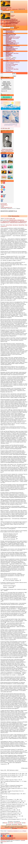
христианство (15, 224)
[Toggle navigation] (1, 10)
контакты (9, 9)
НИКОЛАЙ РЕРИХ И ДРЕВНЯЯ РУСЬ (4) (18, 222)
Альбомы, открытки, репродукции (12, 42)
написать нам (15, 9)
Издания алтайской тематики (11, 44)
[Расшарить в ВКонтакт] (4, 822)
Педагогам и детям (9, 58)
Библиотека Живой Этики (11, 18)
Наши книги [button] (5, 33)
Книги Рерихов (8, 54)
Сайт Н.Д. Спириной (10, 63)
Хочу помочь (8, 70)
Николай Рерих (21, 224)
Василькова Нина (15, 216)
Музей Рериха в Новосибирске (12, 64)
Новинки (7, 52)
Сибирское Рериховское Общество (12, 46)
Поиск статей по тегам (10, 33)
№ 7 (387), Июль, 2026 (5, 128)
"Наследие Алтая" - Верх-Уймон (12, 53)
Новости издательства (10, 30)
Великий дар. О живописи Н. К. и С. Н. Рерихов (16, 830)
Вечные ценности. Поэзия (11, 25)
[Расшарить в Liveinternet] (15, 824)
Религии (7, 55)
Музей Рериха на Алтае (10, 65)
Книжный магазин (9, 55)
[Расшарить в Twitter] (24, 822)
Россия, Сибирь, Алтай (10, 59)
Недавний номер (9, 46)
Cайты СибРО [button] (6, 60)
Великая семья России (10, 35)
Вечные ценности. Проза (10, 24)
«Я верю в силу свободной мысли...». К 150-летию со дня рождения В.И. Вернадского (7, 150)
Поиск (12, 11)
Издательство (8, 66)
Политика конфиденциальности (7, 839)
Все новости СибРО (10, 32)
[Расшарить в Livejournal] (8, 824)
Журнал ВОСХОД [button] (6, 29)
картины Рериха (9, 224)
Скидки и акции (9, 53)
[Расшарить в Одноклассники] (18, 822)
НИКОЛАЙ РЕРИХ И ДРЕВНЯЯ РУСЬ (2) (11, 221)
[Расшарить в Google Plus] (11, 822)
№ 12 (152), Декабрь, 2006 (10, 218)
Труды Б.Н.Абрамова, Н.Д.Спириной (13, 36)
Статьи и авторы (9, 47)
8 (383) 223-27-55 (6, 10)
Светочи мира (8, 39)
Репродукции (8, 57)
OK (1, 842)
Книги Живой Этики (9, 52)
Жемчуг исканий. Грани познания (12, 38)
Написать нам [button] (3, 834)
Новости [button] (4, 29)
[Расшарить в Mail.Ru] (20, 824)
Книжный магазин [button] (6, 51)
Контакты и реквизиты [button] (5, 833)
